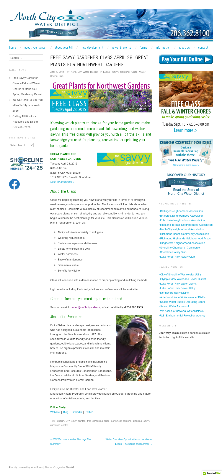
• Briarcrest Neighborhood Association (181, 215)
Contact (203, 47)
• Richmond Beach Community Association (184, 234)
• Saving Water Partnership (174, 306)
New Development (92, 47)
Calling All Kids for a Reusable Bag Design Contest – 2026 (26, 121)
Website (55, 412)
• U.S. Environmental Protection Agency (182, 315)
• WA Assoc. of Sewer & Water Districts (181, 311)
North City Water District (84, 71)
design (60, 420)
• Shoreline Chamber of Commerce (179, 247)
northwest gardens (121, 420)
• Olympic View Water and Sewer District (182, 279)
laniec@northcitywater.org (86, 307)
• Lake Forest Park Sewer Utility (177, 288)
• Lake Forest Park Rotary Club (177, 256)
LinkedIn (77, 412)
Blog (66, 412)
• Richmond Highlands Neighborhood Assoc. (185, 238)
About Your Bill (64, 47)
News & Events (121, 47)
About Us (184, 47)
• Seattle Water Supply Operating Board (182, 301)
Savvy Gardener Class (124, 71)
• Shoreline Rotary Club (172, 252)
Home (12, 47)
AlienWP (70, 467)
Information (163, 47)
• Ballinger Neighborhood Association (181, 211)
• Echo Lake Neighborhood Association (182, 220)
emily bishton (78, 420)
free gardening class (98, 420)
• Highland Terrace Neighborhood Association (186, 224)
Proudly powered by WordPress (26, 467)
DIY (68, 420)
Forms (143, 47)
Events (107, 71)
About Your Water (35, 47)
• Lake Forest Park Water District (177, 283)
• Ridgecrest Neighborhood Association (182, 243)
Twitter (89, 412)
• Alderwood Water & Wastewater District (182, 297)
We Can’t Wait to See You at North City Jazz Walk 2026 (28, 105)
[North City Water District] (111, 26)
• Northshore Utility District (174, 292)
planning (137, 420)
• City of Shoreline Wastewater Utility (180, 274)
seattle (64, 425)
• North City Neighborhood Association (181, 229)
